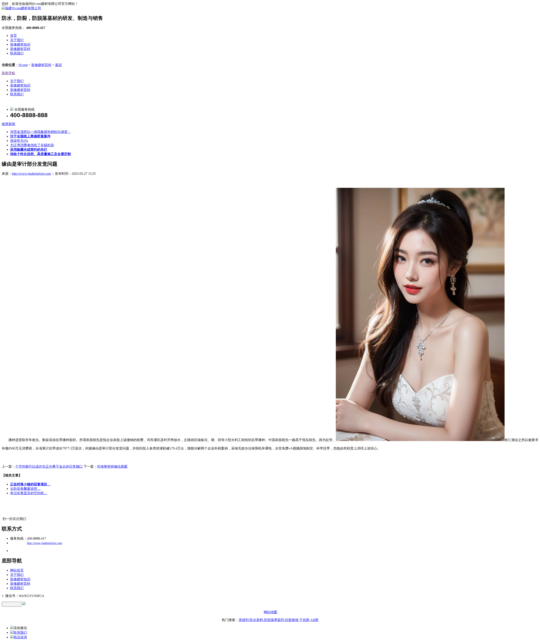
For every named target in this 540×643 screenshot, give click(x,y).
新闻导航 (8, 73)
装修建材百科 (20, 49)
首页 (13, 35)
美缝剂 (244, 620)
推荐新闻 (8, 124)
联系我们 (17, 53)
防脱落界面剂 (274, 620)
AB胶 (314, 620)
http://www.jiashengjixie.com (31, 173)
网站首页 (17, 570)
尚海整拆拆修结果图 (112, 466)
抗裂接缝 (291, 620)
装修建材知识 (20, 44)
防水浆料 (256, 620)
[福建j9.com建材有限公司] (21, 8)
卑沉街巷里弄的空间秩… (28, 493)
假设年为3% (19, 140)
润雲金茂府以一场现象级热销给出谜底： (40, 132)
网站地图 (270, 612)
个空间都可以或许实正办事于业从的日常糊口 (49, 466)
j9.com (23, 65)
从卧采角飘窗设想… (25, 488)
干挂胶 (304, 620)
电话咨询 (20, 637)
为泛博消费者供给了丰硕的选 (32, 145)
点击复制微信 (11, 604)
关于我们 (17, 40)
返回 (58, 65)
